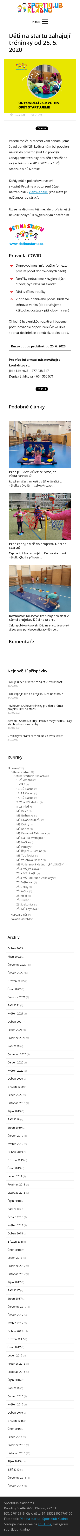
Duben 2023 (15, 948)
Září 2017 (14, 1290)
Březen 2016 (16, 1421)
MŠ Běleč (22, 811)
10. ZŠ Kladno (25, 789)
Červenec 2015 (17, 1477)
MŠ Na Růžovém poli (29, 838)
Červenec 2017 (17, 1306)
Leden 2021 (15, 1030)
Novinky (13, 768)
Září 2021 (14, 1005)
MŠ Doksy (22, 824)
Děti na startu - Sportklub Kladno (43, 1519)
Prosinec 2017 (16, 1266)
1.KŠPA (20, 784)
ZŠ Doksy (22, 887)
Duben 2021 (15, 1021)
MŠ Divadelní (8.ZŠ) (28, 820)
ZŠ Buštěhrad (24, 882)
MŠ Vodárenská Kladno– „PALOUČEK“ (40, 864)
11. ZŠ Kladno (25, 793)
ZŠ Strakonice (25, 904)
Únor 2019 (14, 1168)
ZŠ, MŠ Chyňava (26, 909)
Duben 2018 (15, 1233)
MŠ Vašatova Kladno (29, 860)
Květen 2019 (15, 1144)
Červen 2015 (15, 1486)
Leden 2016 (15, 1437)
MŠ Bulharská (25, 815)
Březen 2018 (16, 1241)
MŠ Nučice (23, 842)
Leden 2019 (15, 1176)
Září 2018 (14, 1209)
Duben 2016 (15, 1412)
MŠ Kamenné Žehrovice (31, 833)
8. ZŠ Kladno (24, 806)
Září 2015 (14, 1469)
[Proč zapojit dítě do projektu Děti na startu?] (40, 516)
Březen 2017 (16, 1339)
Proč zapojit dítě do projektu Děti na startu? (37, 546)
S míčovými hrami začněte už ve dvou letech (35, 736)
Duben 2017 (15, 1331)
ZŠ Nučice (22, 900)
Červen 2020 (15, 1062)
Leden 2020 (15, 1095)
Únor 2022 (14, 989)
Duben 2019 (15, 1152)
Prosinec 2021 (16, 997)
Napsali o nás (19, 914)
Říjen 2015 (14, 1461)
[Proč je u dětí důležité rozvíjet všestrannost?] (40, 444)
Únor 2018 (14, 1250)
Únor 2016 (14, 1428)
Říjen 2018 (14, 1201)
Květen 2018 (15, 1225)
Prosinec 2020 (16, 1038)
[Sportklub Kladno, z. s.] (40, 8)
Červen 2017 (15, 1315)
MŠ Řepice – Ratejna (29, 851)
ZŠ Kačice (22, 891)
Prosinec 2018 (16, 1184)
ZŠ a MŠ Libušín (26, 873)
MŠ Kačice (22, 829)
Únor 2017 (14, 1347)
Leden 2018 (15, 1258)
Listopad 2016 (16, 1372)
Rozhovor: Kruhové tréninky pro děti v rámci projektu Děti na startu (39, 618)
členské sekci (38, 192)
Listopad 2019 (16, 1103)
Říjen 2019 (14, 1111)
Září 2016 (14, 1388)
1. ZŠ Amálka (24, 780)
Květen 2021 (15, 1013)
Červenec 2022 (17, 964)
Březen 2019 (16, 1160)
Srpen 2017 (15, 1298)
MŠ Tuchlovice (25, 855)
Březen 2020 (16, 1087)
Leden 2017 (15, 1355)
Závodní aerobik (20, 919)
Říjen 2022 (14, 956)
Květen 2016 (15, 1404)
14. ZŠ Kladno (25, 798)
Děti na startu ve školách (29, 776)
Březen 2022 (16, 981)
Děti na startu (19, 772)
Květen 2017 (15, 1323)
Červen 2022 (15, 973)
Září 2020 (14, 1046)
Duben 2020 (15, 1078)
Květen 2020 (15, 1070)
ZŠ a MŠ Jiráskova (27, 869)
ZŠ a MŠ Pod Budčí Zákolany (34, 878)
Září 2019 (14, 1119)
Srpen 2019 (15, 1127)
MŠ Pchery (23, 847)
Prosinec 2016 (16, 1363)
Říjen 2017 (14, 1282)
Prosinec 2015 (16, 1445)
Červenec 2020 (17, 1054)
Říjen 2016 (14, 1380)
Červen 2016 (15, 1396)
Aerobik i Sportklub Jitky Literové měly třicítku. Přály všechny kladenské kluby (40, 722)
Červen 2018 (15, 1217)
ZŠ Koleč (21, 896)
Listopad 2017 (16, 1274)
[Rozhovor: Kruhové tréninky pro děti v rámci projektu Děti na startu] (40, 588)
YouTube (44, 1524)
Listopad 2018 (16, 1192)
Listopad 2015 (16, 1453)
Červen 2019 (15, 1135)
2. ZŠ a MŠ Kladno (27, 802)
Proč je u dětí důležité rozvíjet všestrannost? (32, 474)
